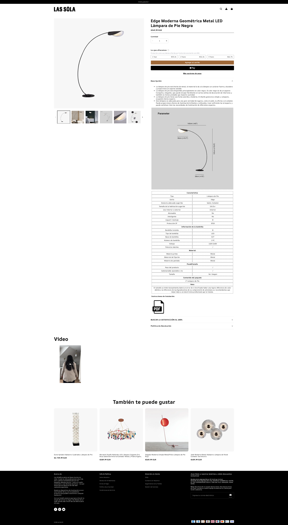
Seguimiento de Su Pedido (153, 484)
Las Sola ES (60, 522)
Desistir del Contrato (151, 487)
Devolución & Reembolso (107, 480)
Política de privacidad (107, 487)
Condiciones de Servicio (107, 490)
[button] (221, 9)
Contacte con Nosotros (152, 480)
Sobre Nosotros (104, 477)
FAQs (146, 477)
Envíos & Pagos (104, 484)
